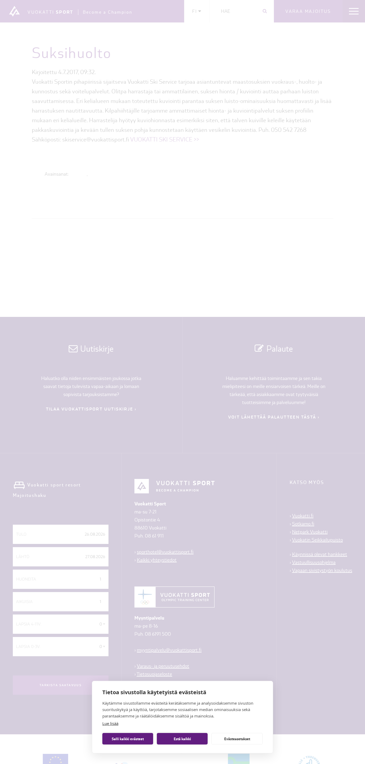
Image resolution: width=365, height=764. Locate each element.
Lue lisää (110, 723)
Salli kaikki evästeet (128, 738)
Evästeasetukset (237, 738)
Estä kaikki (182, 738)
